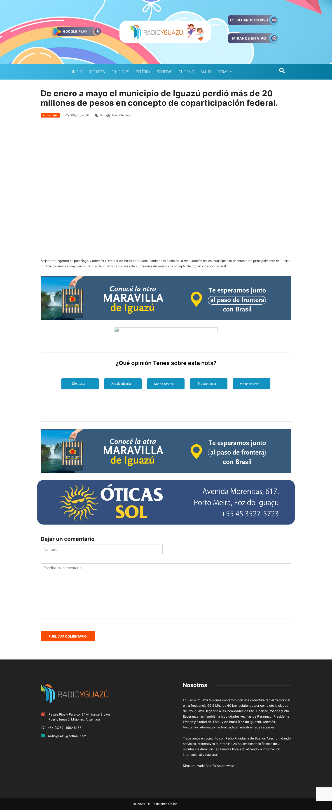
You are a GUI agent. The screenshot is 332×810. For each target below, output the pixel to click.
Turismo (186, 71)
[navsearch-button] (281, 71)
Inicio (77, 71)
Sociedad (164, 71)
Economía (50, 115)
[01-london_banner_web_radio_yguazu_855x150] (166, 298)
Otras (223, 71)
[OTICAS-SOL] (166, 502)
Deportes (97, 71)
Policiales (120, 71)
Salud (206, 71)
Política (143, 71)
